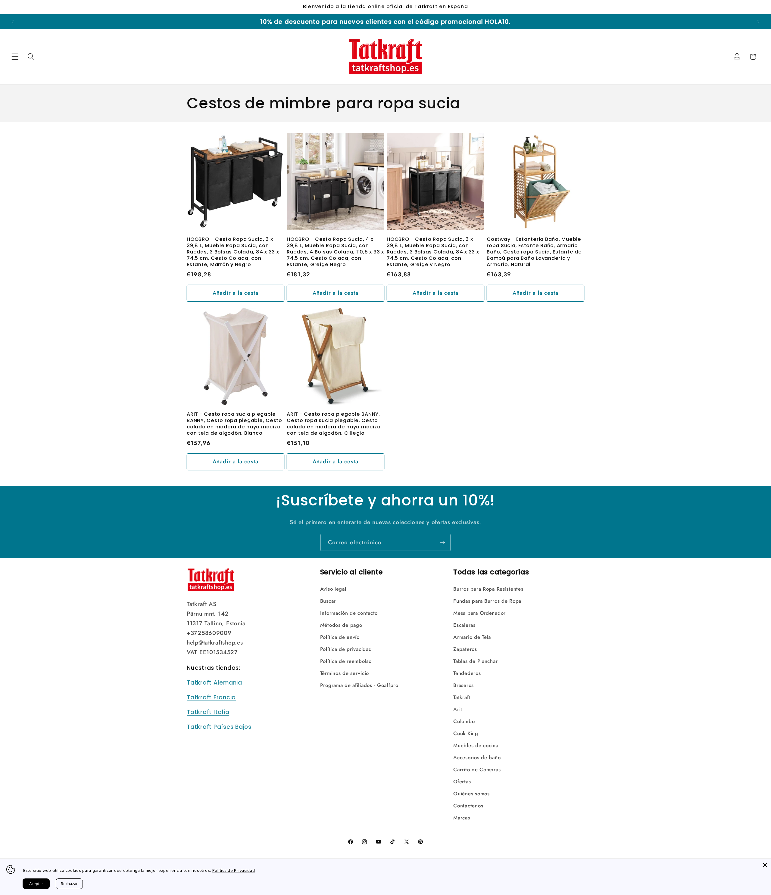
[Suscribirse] (442, 542)
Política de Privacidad (233, 870)
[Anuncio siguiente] (758, 22)
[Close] (765, 865)
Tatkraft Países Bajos (219, 727)
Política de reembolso (346, 661)
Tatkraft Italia (208, 712)
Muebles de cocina (475, 745)
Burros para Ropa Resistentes (488, 588)
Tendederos (467, 673)
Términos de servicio (344, 673)
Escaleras (464, 625)
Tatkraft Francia (211, 697)
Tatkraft (461, 697)
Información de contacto (349, 613)
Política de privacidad (346, 649)
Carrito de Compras (477, 769)
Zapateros (465, 649)
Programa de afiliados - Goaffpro (359, 685)
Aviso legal (333, 588)
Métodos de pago (341, 625)
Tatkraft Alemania (214, 683)
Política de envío (340, 637)
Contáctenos (468, 805)
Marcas (461, 817)
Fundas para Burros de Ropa (487, 600)
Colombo (464, 721)
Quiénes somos (471, 793)
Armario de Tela (472, 637)
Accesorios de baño (477, 757)
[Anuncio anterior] (12, 22)
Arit (457, 709)
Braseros (463, 685)
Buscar (328, 600)
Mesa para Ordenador (479, 613)
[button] (15, 57)
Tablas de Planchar (475, 661)
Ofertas (462, 781)
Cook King (465, 733)
